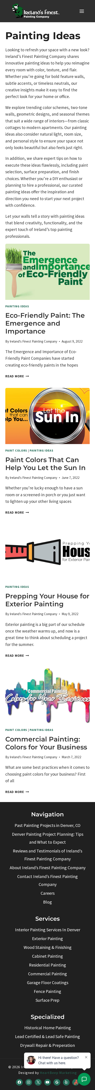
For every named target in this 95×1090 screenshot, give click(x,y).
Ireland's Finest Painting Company (33, 341)
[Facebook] (19, 1082)
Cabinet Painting (47, 956)
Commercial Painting (47, 973)
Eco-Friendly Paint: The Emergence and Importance (45, 323)
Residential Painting (47, 965)
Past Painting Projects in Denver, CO (47, 825)
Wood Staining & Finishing (48, 947)
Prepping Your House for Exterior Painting (47, 600)
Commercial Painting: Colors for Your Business (46, 743)
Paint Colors (16, 450)
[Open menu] (81, 11)
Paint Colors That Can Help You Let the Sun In (45, 464)
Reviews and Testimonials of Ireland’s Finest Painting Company (47, 854)
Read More (17, 376)
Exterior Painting (47, 938)
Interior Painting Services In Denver (47, 929)
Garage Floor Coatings (47, 982)
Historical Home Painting (47, 1027)
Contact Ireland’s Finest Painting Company (47, 880)
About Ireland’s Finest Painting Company (48, 867)
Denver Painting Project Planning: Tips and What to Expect (47, 838)
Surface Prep (47, 1000)
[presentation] (47, 272)
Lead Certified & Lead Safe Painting (47, 1036)
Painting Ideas (17, 306)
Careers (48, 893)
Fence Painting (47, 991)
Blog (47, 902)
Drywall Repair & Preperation (47, 1045)
